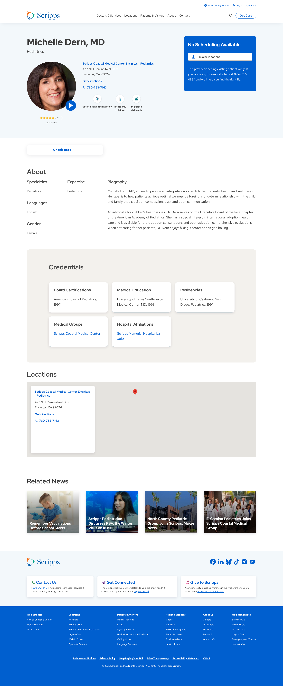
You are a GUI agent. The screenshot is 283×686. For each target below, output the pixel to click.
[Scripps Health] (43, 15)
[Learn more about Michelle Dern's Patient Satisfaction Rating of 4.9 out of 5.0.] (47, 118)
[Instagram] (244, 562)
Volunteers (208, 624)
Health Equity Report (218, 5)
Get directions (92, 81)
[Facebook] (213, 562)
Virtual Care (33, 629)
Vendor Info (209, 639)
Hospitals (73, 619)
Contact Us (46, 582)
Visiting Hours (124, 639)
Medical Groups (35, 624)
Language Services (127, 644)
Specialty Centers (78, 644)
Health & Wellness (176, 614)
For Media (208, 629)
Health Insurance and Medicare (133, 634)
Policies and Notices (84, 658)
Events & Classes (174, 634)
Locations (130, 15)
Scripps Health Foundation (210, 591)
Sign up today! (141, 591)
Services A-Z (238, 619)
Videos (169, 619)
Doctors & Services (108, 15)
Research (207, 634)
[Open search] (231, 15)
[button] (71, 105)
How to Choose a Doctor (39, 619)
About (172, 15)
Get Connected (121, 582)
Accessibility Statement (186, 658)
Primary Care (238, 624)
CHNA (206, 658)
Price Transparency (158, 658)
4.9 (57, 118)
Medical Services (241, 614)
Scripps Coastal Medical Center (77, 333)
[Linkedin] (221, 562)
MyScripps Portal (125, 629)
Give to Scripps (204, 582)
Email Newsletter (174, 639)
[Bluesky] (229, 562)
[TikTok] (236, 562)
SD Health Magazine (176, 629)
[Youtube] (252, 562)
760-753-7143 (97, 87)
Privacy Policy (107, 658)
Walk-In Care (238, 629)
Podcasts (170, 624)
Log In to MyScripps (246, 5)
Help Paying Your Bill (131, 658)
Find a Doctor (34, 614)
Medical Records (125, 619)
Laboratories (238, 644)
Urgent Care (75, 634)
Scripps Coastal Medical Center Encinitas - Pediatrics (118, 63)
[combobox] (220, 57)
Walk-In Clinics (76, 639)
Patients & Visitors (152, 15)
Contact (184, 15)
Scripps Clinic (75, 624)
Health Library (173, 644)
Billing (120, 624)
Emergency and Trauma (244, 639)
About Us (208, 614)
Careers (207, 619)
